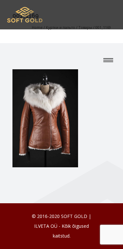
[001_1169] (45, 118)
